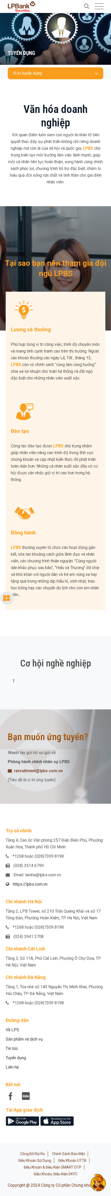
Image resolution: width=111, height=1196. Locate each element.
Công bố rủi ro (32, 1154)
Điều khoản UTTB (72, 1160)
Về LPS (12, 1029)
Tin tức (12, 1048)
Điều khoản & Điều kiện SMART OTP (52, 1167)
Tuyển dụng (16, 1057)
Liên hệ (12, 1067)
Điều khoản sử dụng (34, 1160)
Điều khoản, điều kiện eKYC (55, 1174)
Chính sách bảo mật (68, 1154)
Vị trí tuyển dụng (27, 73)
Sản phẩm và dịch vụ (24, 1039)
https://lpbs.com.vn (30, 884)
